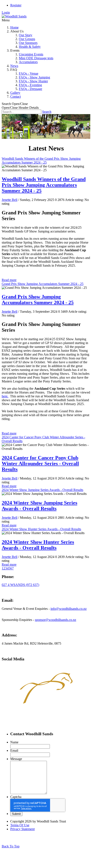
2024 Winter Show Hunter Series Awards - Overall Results (41, 529)
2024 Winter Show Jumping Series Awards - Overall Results (42, 490)
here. (5, 396)
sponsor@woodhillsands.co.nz (55, 620)
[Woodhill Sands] (14, 16)
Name (14, 742)
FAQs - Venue (28, 73)
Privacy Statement (22, 829)
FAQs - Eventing (30, 85)
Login (6, 12)
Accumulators (28, 62)
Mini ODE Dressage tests (36, 58)
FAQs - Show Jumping (34, 77)
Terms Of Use (19, 825)
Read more (9, 280)
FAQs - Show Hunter (33, 81)
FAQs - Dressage (30, 89)
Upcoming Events (31, 54)
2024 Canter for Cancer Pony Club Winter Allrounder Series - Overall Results (40, 463)
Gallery (15, 92)
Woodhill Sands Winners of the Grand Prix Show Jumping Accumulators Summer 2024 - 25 (41, 160)
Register (15, 5)
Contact (15, 96)
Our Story (25, 35)
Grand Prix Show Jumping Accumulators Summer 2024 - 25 (42, 284)
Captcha (15, 797)
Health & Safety (30, 46)
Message (16, 759)
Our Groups (27, 39)
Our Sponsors (28, 43)
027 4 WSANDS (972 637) (20, 585)
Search (46, 111)
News (14, 66)
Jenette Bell (9, 200)
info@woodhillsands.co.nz (68, 608)
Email (14, 750)
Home (14, 27)
